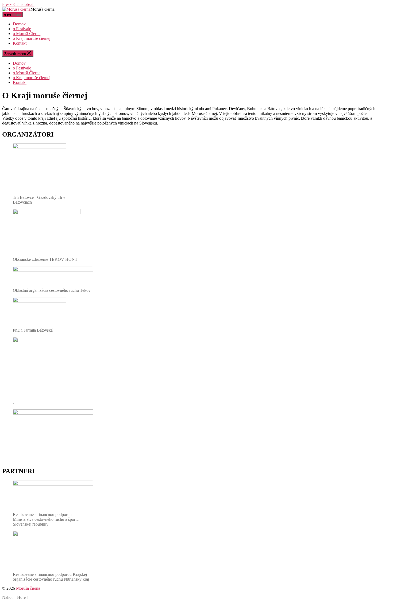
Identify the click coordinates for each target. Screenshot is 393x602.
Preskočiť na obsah (18, 4)
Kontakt (19, 43)
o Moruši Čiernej (27, 33)
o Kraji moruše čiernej (31, 38)
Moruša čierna (28, 588)
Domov (19, 24)
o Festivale (22, 28)
